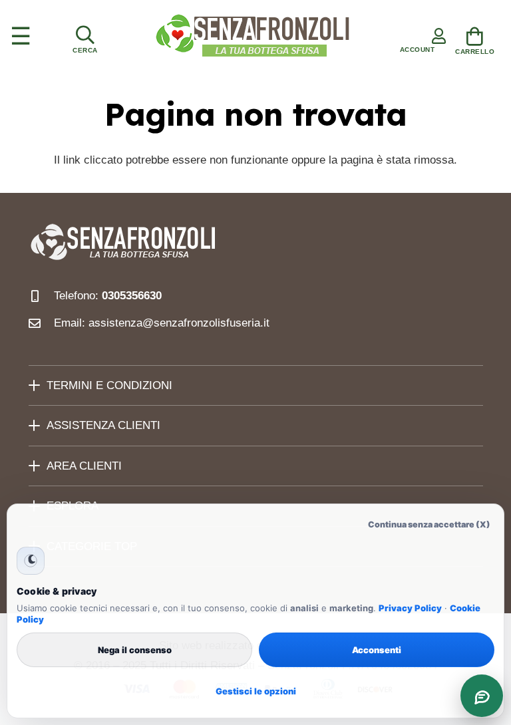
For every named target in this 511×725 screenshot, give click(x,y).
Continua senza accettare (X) (429, 524)
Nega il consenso (135, 650)
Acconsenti (376, 650)
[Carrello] (475, 38)
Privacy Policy (410, 608)
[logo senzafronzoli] (253, 36)
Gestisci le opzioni (256, 691)
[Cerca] (85, 37)
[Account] (417, 37)
